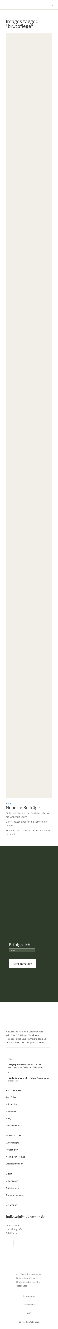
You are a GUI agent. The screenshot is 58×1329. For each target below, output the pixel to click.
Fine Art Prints (13, 1321)
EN (51, 1321)
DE (44, 1321)
